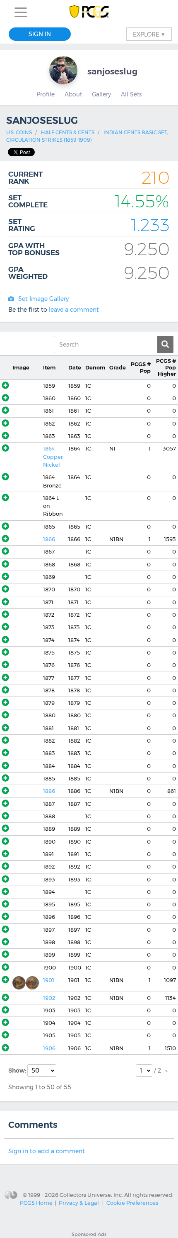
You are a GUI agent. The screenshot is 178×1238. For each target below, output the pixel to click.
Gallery (101, 94)
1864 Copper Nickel (53, 456)
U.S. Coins (19, 132)
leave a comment (74, 309)
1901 (48, 980)
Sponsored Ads (89, 1234)
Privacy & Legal (79, 1202)
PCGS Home (36, 1202)
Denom (95, 367)
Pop (141, 367)
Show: (17, 1070)
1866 (49, 539)
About (73, 94)
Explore (149, 34)
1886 (49, 791)
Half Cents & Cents (67, 132)
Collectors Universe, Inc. (91, 1194)
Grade (117, 367)
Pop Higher (166, 367)
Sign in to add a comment (46, 1151)
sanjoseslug (112, 71)
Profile (45, 94)
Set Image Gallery (43, 299)
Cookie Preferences (132, 1202)
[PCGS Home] (89, 12)
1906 (49, 1048)
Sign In (40, 34)
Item (49, 367)
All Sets (131, 94)
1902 (49, 998)
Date (74, 367)
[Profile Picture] (63, 70)
